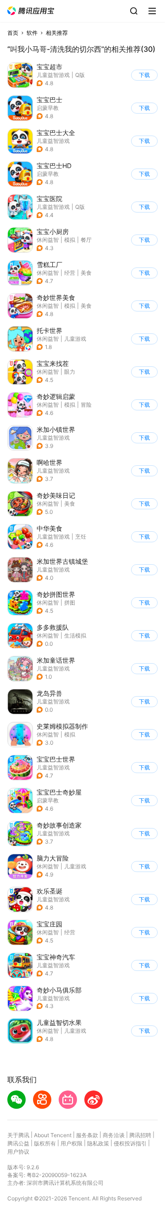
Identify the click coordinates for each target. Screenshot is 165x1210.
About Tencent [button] (53, 1135)
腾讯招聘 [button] (140, 1135)
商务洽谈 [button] (114, 1135)
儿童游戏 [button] (75, 338)
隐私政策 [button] (98, 1143)
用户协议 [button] (18, 1151)
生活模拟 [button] (75, 635)
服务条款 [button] (87, 1135)
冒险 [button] (86, 404)
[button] (30, 10)
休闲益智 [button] (48, 239)
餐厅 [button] (86, 239)
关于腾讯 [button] (18, 1135)
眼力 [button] (69, 371)
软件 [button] (32, 32)
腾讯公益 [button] (18, 1143)
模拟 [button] (69, 239)
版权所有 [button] (45, 1143)
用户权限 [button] (71, 1143)
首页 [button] (12, 32)
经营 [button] (69, 272)
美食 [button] (86, 272)
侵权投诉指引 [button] (130, 1143)
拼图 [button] (69, 602)
